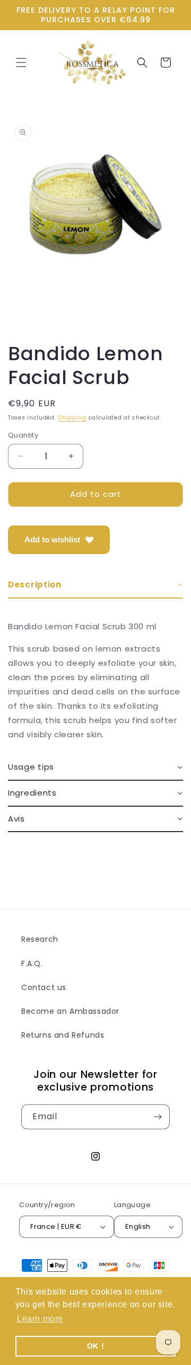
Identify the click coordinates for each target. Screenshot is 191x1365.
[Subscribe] (157, 1116)
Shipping (72, 418)
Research (39, 939)
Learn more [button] (40, 1318)
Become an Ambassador (70, 1011)
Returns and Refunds (62, 1035)
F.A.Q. (32, 963)
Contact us (43, 987)
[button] (21, 62)
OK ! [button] (95, 1346)
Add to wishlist (52, 539)
